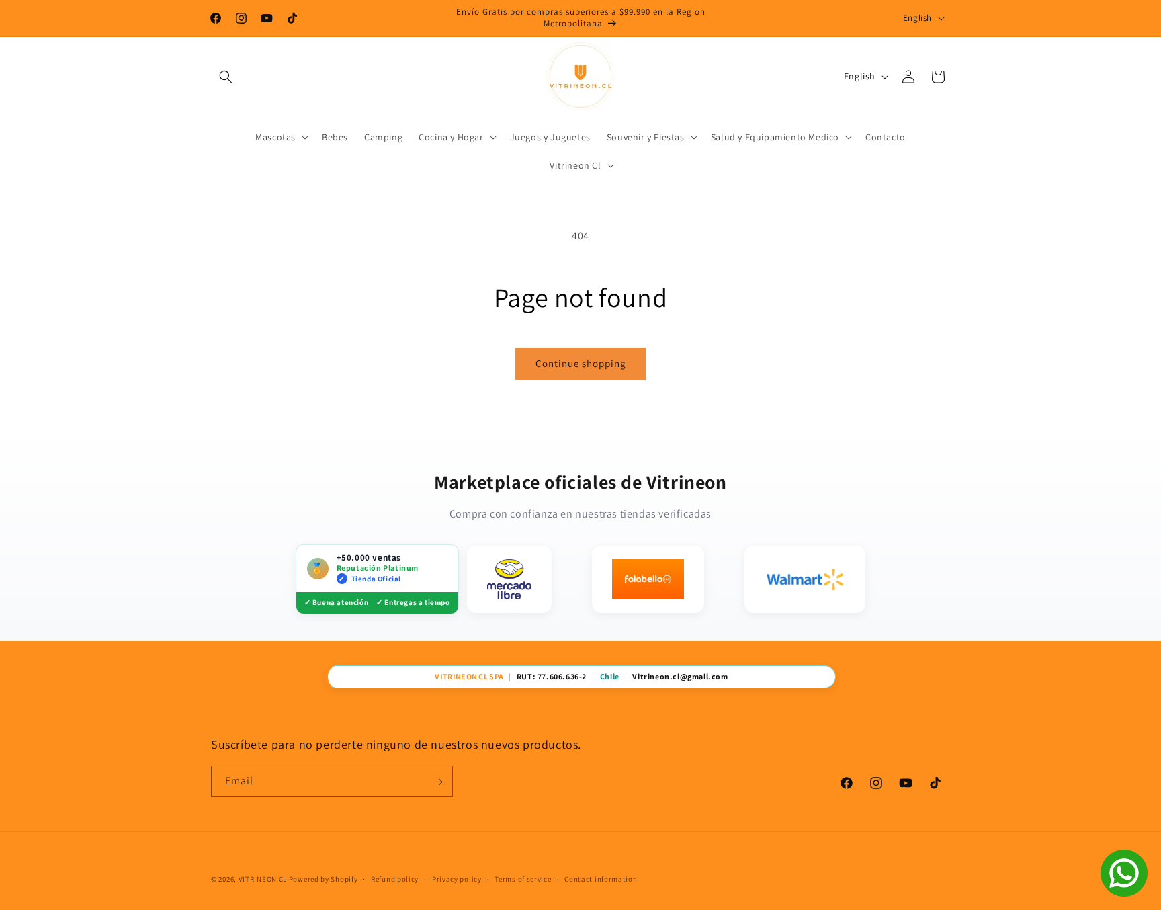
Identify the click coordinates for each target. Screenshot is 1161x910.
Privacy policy (457, 878)
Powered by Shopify (323, 879)
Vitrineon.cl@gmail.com (680, 676)
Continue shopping (580, 363)
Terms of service (522, 878)
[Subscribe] (437, 782)
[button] (226, 76)
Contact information (600, 878)
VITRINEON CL (263, 879)
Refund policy (395, 878)
